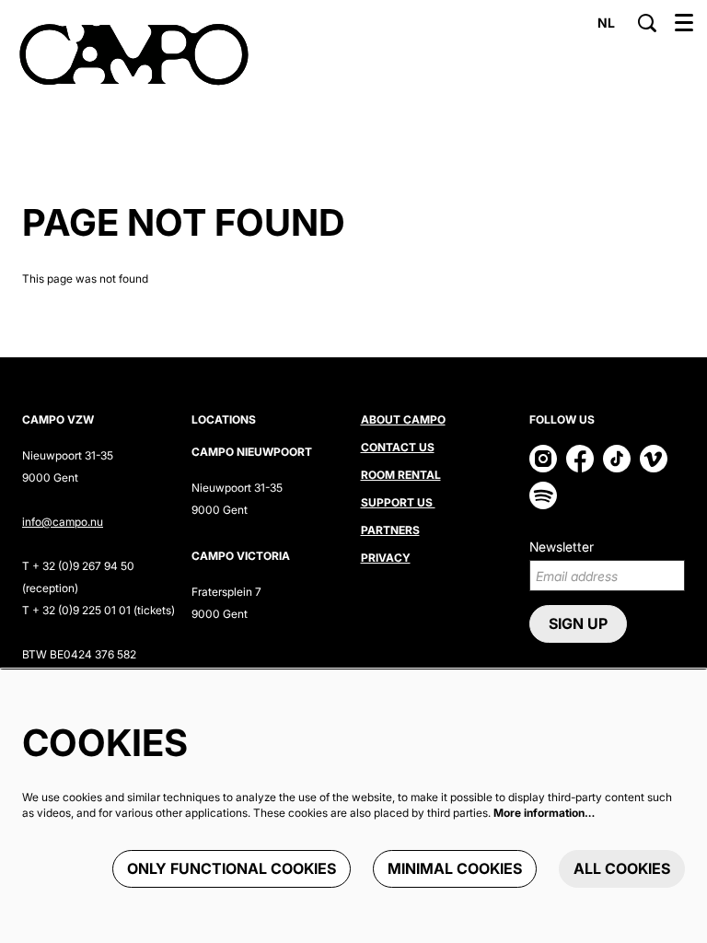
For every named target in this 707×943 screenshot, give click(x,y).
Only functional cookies (231, 868)
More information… (544, 813)
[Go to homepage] (134, 55)
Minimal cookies (455, 868)
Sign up (578, 623)
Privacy (386, 558)
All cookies (622, 868)
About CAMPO (403, 419)
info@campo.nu (62, 522)
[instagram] (543, 458)
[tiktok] (617, 458)
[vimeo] (653, 458)
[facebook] (580, 458)
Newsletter (561, 546)
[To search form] (647, 23)
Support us (398, 502)
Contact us (398, 447)
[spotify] (543, 495)
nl (606, 23)
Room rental (401, 475)
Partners (390, 530)
